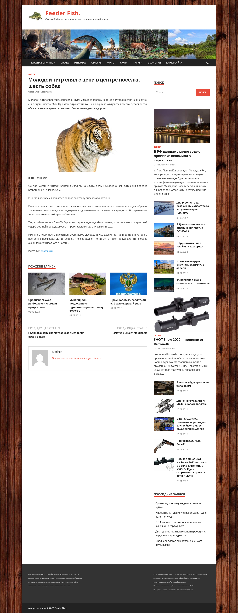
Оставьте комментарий (40, 91)
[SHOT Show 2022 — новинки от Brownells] (182, 332)
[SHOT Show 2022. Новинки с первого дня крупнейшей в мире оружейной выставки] (164, 430)
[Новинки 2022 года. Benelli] (164, 452)
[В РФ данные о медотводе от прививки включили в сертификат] (182, 144)
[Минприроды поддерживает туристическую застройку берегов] (87, 296)
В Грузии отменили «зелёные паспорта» (189, 244)
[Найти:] (182, 92)
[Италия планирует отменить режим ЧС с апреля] (164, 272)
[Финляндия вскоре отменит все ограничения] (164, 291)
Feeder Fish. (62, 13)
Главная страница (43, 62)
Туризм (137, 62)
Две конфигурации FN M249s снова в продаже (191, 402)
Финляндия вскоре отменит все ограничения (193, 281)
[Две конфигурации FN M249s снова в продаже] (164, 412)
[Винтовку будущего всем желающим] (164, 393)
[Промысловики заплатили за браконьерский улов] (128, 296)
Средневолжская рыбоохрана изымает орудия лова (42, 303)
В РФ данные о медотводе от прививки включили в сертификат (178, 155)
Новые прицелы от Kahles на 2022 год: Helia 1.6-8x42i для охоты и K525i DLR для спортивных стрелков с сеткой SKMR (191, 467)
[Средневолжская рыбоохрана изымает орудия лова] (46, 296)
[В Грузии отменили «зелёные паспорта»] (164, 254)
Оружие (96, 62)
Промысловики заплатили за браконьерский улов (128, 301)
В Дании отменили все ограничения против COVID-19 (190, 228)
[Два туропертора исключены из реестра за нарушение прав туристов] (164, 213)
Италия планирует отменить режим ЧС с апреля (190, 264)
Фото (110, 62)
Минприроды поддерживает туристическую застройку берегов (86, 305)
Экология (154, 62)
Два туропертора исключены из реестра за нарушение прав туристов (192, 207)
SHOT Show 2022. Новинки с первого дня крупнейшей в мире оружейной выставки (191, 423)
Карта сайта (174, 62)
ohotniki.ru (47, 250)
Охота (65, 62)
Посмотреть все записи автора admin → (77, 358)
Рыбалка (80, 62)
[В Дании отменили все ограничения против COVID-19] (164, 235)
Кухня (123, 62)
